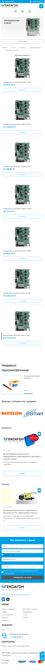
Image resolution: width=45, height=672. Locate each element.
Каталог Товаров (8, 609)
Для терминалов (35, 47)
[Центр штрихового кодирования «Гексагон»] (10, 6)
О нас (25, 615)
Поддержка (27, 612)
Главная (4, 47)
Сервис (4, 612)
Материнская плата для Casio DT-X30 (16, 293)
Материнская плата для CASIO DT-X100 (17, 209)
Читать (22, 473)
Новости (6, 428)
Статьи (5, 484)
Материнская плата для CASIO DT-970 (17, 166)
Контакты (5, 620)
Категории (22, 41)
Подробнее (22, 90)
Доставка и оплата (30, 609)
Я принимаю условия (21, 572)
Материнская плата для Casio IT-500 (16, 335)
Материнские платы (12, 50)
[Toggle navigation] (41, 6)
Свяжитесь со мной (22, 577)
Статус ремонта (8, 615)
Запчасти (23, 47)
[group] (22, 385)
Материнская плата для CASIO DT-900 (17, 82)
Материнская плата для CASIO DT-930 (17, 124)
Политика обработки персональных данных (16, 594)
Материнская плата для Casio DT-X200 (17, 251)
